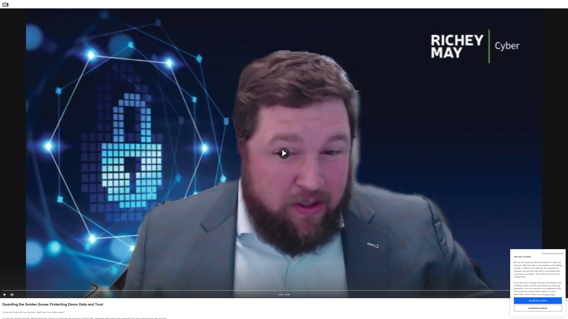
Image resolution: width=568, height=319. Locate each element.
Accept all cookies (538, 300)
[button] (4, 294)
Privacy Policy (549, 294)
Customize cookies (538, 308)
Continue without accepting (552, 253)
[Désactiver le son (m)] (11, 294)
